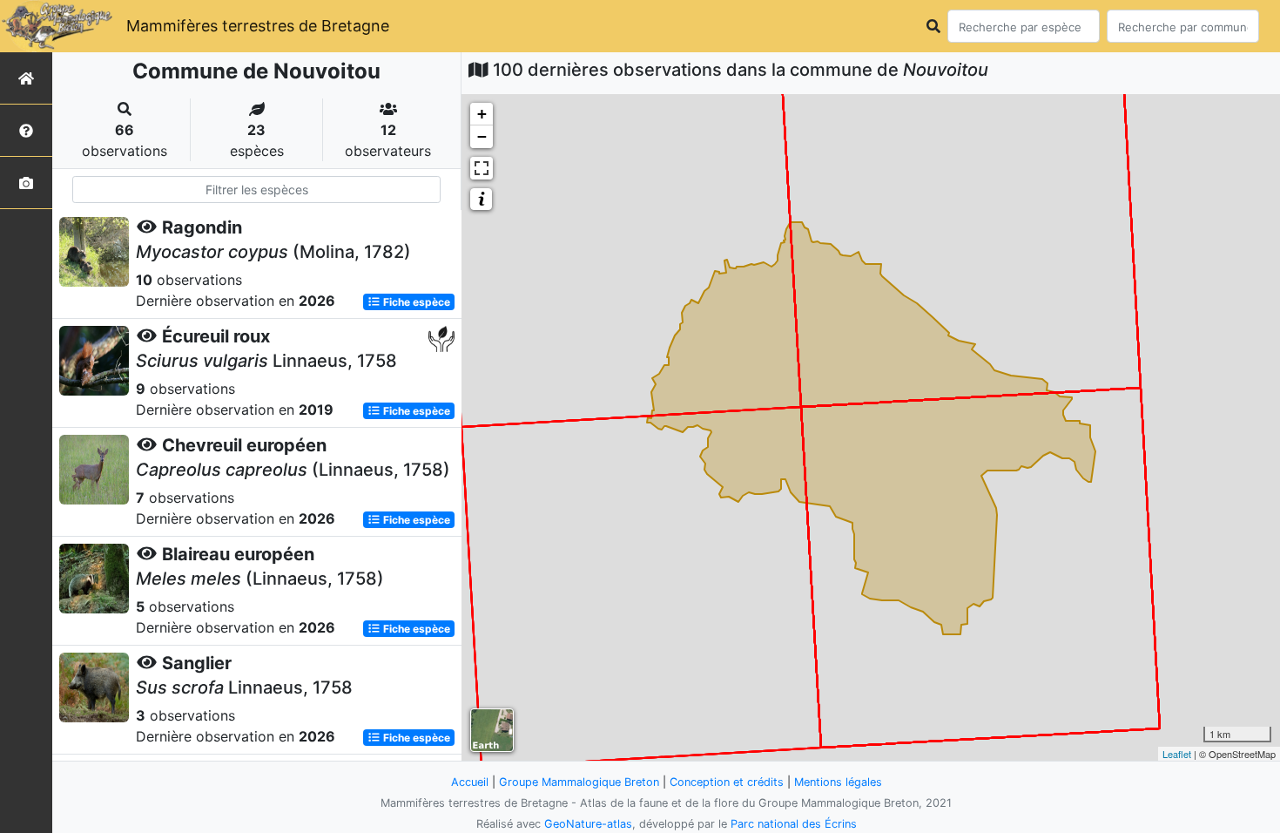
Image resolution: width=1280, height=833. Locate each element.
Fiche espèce (415, 301)
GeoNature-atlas (588, 823)
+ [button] (482, 114)
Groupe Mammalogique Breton (579, 782)
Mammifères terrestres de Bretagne (257, 26)
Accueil (469, 782)
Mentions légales (838, 782)
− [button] (482, 136)
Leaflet (1176, 754)
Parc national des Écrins (794, 823)
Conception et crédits (727, 782)
